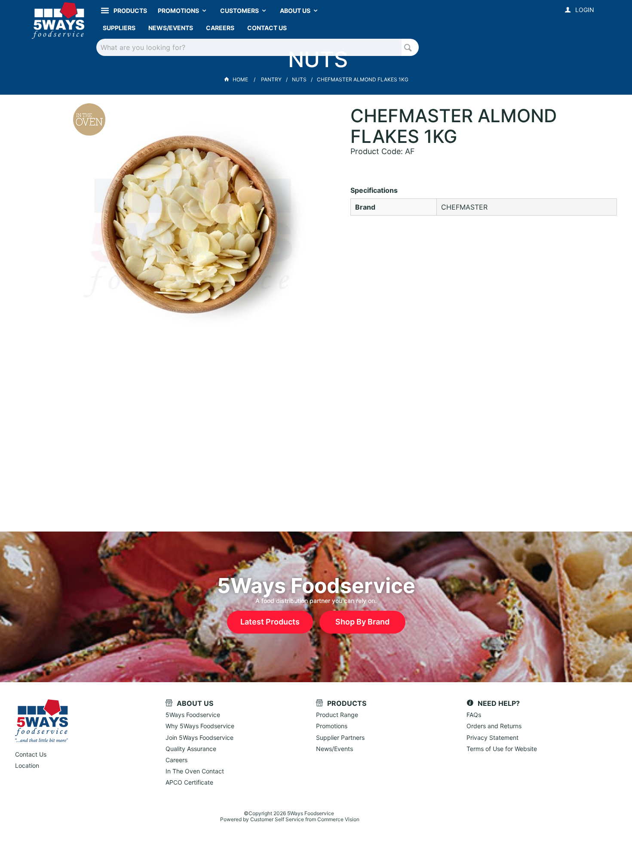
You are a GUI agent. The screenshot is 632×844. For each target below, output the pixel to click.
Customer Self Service (277, 819)
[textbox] (249, 47)
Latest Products (270, 621)
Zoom (202, 217)
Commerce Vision (338, 819)
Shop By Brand (362, 621)
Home (240, 79)
